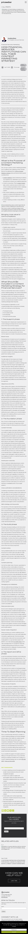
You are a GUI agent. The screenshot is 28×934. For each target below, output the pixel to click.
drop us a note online (10, 761)
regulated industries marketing (23, 69)
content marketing (23, 65)
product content (21, 183)
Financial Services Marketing (10, 44)
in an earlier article (17, 641)
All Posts (6, 7)
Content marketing (7, 177)
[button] (1, 845)
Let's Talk (14, 880)
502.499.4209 (4, 897)
